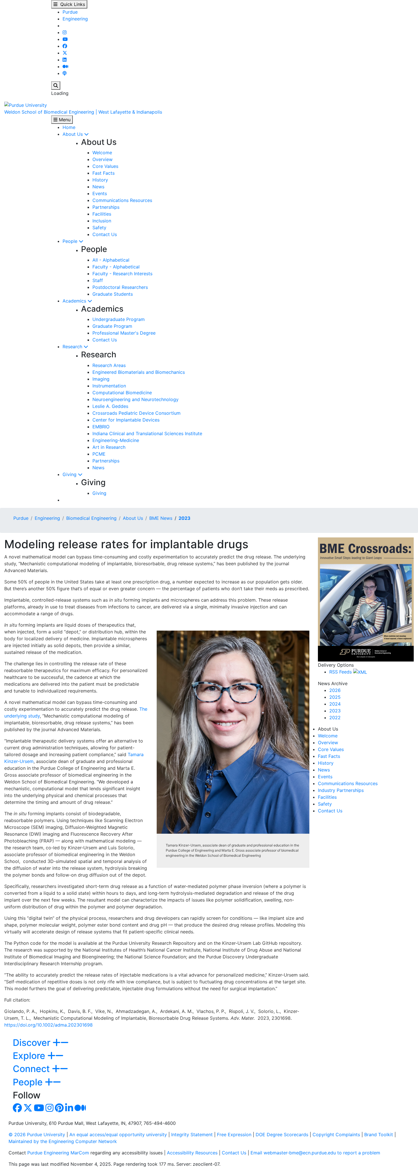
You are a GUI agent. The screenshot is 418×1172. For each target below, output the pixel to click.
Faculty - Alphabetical (116, 267)
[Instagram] (65, 32)
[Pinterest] (59, 1109)
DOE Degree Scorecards (282, 1134)
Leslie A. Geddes (110, 406)
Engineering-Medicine (115, 440)
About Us (73, 134)
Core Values (105, 166)
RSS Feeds (341, 672)
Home (69, 127)
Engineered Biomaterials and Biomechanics (138, 372)
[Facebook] (65, 46)
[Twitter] (65, 53)
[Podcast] (65, 73)
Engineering (75, 19)
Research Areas (109, 365)
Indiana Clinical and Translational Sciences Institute (147, 433)
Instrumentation (109, 386)
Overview (102, 159)
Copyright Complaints (336, 1134)
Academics (75, 301)
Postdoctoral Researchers (120, 287)
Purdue (70, 12)
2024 (335, 704)
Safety (99, 227)
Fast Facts (103, 173)
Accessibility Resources (192, 1153)
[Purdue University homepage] (25, 104)
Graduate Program (112, 326)
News (98, 186)
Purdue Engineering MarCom (58, 1153)
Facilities (101, 214)
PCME (98, 454)
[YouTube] (65, 39)
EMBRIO (100, 426)
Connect (32, 1068)
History (100, 180)
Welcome (102, 152)
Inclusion (101, 221)
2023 (185, 518)
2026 (335, 690)
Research (73, 346)
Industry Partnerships (341, 790)
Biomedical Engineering (91, 518)
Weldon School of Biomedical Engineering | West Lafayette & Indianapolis (83, 112)
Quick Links (71, 4)
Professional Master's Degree (124, 333)
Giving (70, 474)
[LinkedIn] (65, 59)
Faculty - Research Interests (122, 273)
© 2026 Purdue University (37, 1134)
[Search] (55, 85)
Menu (64, 119)
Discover (33, 1042)
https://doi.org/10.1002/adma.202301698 (48, 1025)
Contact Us (104, 234)
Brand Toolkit (378, 1134)
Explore (30, 1055)
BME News (160, 518)
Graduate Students (112, 294)
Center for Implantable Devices (126, 420)
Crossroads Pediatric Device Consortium (136, 413)
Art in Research (108, 447)
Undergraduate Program (118, 319)
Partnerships (105, 207)
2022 (335, 717)
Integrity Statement (192, 1134)
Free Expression (234, 1134)
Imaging (100, 379)
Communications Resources (122, 200)
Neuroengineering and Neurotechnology (135, 399)
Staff (97, 280)
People (71, 241)
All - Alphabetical (110, 260)
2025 (335, 697)
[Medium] (65, 66)
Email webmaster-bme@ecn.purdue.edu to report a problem (315, 1153)
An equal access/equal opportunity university (118, 1134)
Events (99, 193)
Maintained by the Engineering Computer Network (63, 1141)
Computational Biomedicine (122, 392)
